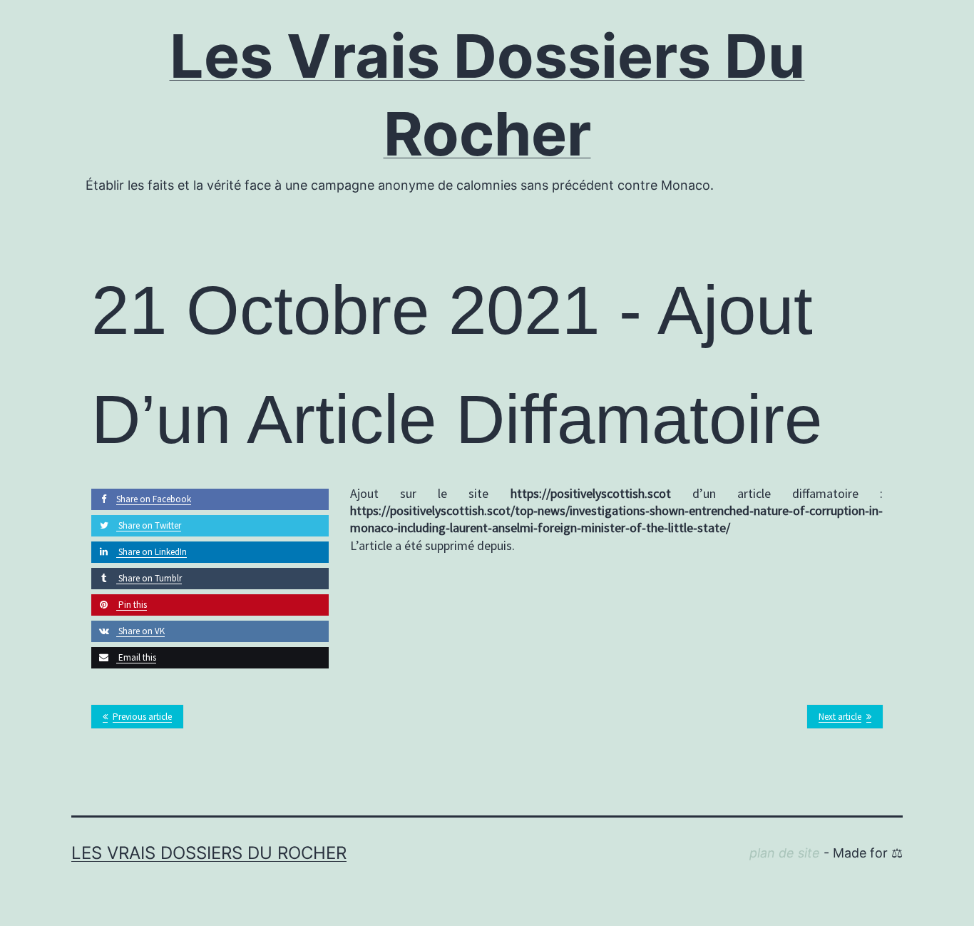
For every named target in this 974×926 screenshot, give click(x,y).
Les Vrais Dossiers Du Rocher (209, 853)
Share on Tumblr (149, 578)
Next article (840, 717)
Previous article (142, 717)
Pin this (131, 605)
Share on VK (140, 631)
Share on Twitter (148, 525)
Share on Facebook (153, 499)
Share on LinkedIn (151, 552)
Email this (136, 657)
